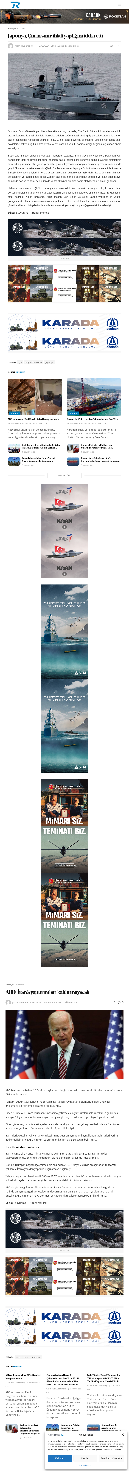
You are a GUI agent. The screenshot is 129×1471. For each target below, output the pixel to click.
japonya (49, 362)
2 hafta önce (36, 423)
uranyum (36, 1357)
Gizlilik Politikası (86, 1465)
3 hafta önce (29, 452)
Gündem (22, 28)
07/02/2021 (44, 45)
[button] (122, 1434)
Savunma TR (27, 45)
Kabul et (59, 1458)
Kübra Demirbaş (20, 423)
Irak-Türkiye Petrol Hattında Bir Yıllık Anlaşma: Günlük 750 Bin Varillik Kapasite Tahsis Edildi (103, 1378)
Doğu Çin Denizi (33, 362)
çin (20, 362)
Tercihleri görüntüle (112, 1458)
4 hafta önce (88, 465)
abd (18, 1357)
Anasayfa (12, 28)
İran (26, 1357)
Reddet (85, 1458)
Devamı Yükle (65, 475)
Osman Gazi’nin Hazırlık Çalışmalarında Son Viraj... (93, 419)
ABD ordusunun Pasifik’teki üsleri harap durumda (33, 419)
